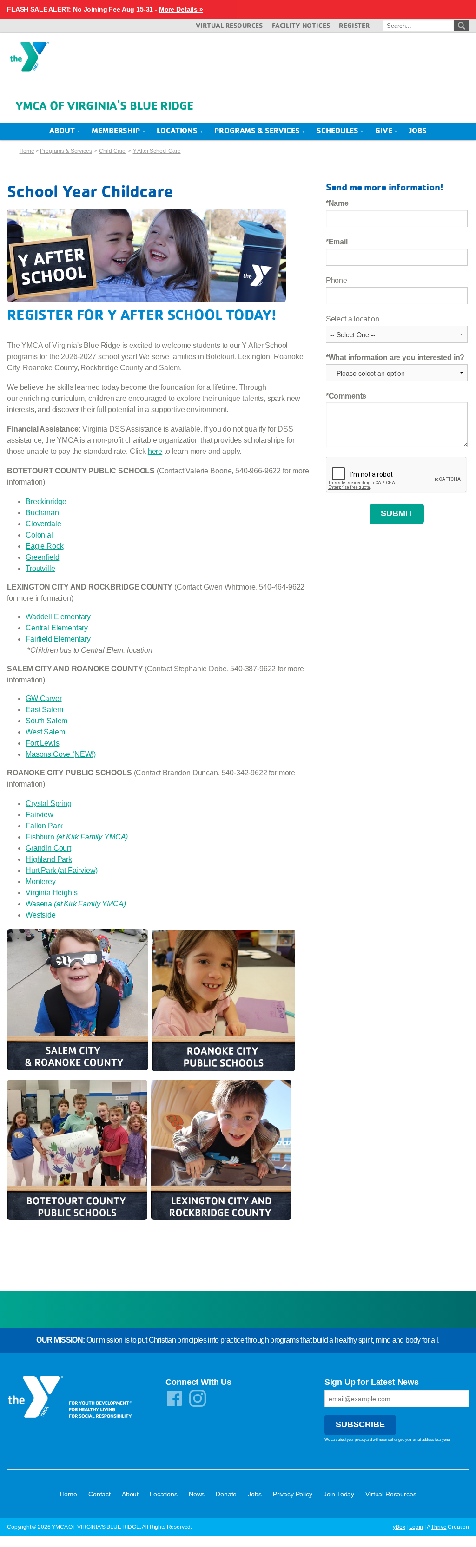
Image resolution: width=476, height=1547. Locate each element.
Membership (116, 130)
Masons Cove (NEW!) (61, 754)
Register (354, 25)
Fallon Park (44, 826)
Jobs (418, 130)
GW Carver (44, 698)
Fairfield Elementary (58, 639)
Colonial (39, 535)
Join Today (339, 1494)
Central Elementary (57, 628)
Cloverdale (43, 524)
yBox (399, 1527)
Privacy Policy (292, 1494)
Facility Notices (301, 25)
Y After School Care (157, 151)
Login (416, 1527)
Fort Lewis (42, 743)
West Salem (45, 732)
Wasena (76, 904)
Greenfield (42, 557)
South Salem (46, 721)
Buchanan (42, 513)
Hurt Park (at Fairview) (62, 870)
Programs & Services (257, 130)
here (155, 451)
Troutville (40, 568)
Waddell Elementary (58, 617)
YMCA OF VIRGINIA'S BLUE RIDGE (104, 105)
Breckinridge (46, 501)
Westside (41, 915)
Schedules (338, 130)
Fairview (39, 815)
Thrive (438, 1527)
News (197, 1494)
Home (27, 151)
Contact (99, 1494)
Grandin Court (48, 848)
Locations (178, 130)
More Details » (181, 9)
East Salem (44, 710)
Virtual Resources (229, 25)
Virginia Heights (51, 893)
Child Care (112, 151)
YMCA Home (29, 59)
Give (384, 130)
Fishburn (77, 837)
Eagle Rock (44, 546)
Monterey (41, 881)
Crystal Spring (49, 803)
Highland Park (49, 859)
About (63, 130)
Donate (226, 1494)
